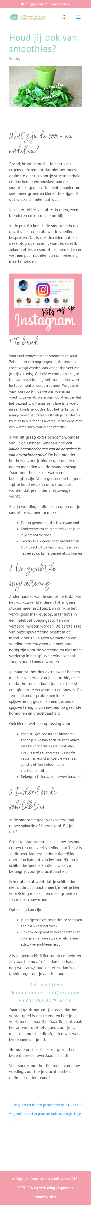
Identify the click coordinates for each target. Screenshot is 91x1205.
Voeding (15, 58)
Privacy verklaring (41, 1187)
